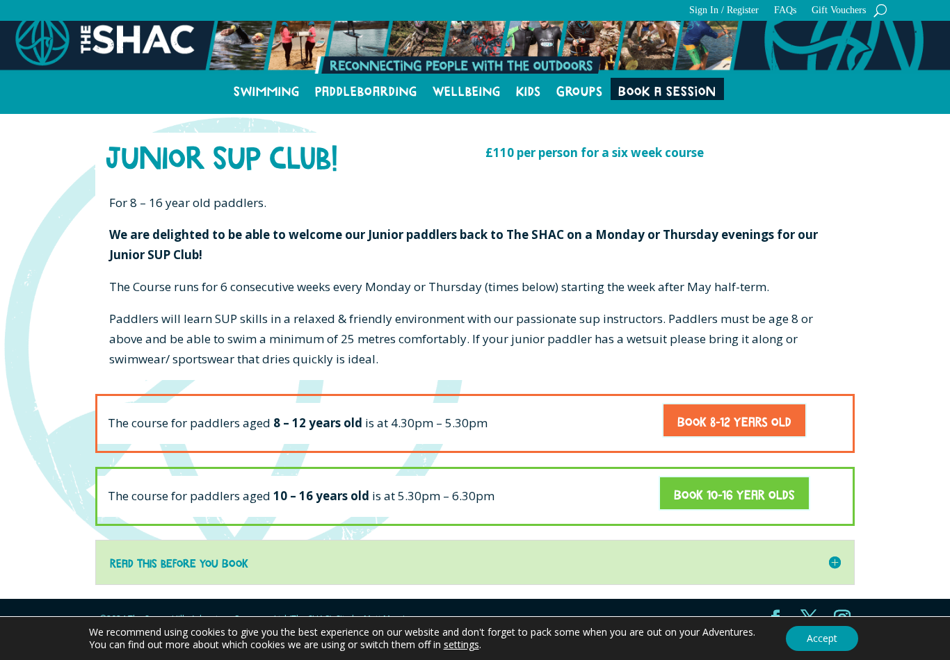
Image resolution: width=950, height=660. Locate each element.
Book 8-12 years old (734, 420)
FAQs (785, 10)
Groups (579, 91)
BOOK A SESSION (667, 91)
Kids (528, 91)
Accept (822, 638)
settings (461, 644)
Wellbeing (467, 91)
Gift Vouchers (839, 10)
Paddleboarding (366, 91)
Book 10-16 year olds (734, 493)
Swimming (267, 91)
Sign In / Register (724, 10)
